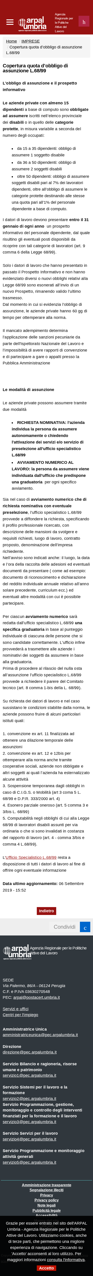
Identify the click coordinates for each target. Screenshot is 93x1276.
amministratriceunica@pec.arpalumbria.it (40, 1035)
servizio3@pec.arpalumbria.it (29, 1122)
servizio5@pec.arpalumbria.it (29, 1162)
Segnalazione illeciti (46, 1190)
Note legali (46, 1205)
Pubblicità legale (47, 1210)
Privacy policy (47, 1200)
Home (11, 41)
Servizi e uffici (15, 1009)
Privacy (46, 1195)
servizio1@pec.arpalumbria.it (29, 1075)
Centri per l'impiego (20, 1015)
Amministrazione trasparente (46, 1185)
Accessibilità (47, 1215)
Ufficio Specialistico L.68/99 (31, 857)
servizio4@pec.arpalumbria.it (29, 1139)
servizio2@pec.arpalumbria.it (29, 1098)
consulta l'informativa (66, 1260)
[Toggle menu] (9, 22)
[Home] (24, 22)
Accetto (46, 1268)
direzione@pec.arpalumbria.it (30, 1052)
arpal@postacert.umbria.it (36, 997)
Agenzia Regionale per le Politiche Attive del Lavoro (64, 22)
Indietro (46, 911)
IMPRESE (30, 41)
